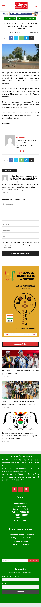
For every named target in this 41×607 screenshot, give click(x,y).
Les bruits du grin (26, 18)
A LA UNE (10, 18)
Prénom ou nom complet (11, 576)
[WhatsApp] (21, 38)
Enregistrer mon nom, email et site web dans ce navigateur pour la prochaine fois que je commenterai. (20, 244)
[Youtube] (23, 150)
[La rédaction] (10, 143)
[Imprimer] (31, 38)
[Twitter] (16, 38)
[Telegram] (26, 38)
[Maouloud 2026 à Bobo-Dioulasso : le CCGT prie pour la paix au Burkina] (20, 359)
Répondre (5, 192)
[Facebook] (11, 38)
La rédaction (21, 137)
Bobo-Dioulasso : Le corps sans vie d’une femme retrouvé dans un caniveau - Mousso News (23, 178)
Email (4, 583)
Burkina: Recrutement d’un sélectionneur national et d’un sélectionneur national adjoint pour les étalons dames (19, 435)
